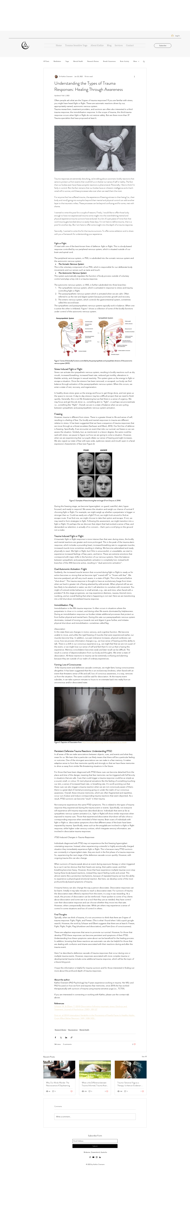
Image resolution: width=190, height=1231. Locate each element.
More (135, 61)
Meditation (57, 61)
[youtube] (93, 1157)
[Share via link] (71, 1037)
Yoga (67, 61)
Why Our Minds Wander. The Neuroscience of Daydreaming (58, 1084)
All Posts (46, 61)
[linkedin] (100, 1157)
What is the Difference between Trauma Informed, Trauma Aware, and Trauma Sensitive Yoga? (95, 1084)
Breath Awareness (109, 61)
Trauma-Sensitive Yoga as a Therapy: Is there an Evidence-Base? (129, 1084)
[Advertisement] (66, 15)
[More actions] (134, 76)
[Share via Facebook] (55, 1037)
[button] (162, 45)
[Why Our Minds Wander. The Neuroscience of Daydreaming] (59, 1069)
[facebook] (90, 1157)
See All (144, 1056)
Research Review (93, 61)
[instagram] (97, 1157)
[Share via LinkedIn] (66, 1037)
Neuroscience (73, 1030)
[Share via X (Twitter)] (61, 1037)
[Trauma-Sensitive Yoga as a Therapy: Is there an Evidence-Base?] (131, 1069)
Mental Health (78, 61)
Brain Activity (124, 61)
